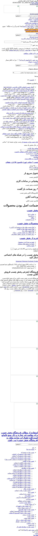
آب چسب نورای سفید (24, 508)
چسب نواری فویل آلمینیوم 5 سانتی (20, 511)
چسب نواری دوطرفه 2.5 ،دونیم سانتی (19, 473)
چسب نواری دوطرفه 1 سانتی (22, 476)
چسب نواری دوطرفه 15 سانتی (21, 485)
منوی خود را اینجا (29, 530)
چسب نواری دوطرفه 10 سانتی (21, 487)
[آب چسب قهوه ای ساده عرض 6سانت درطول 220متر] (17, 107)
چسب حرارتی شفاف (24, 501)
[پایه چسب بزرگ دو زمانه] (27, 113)
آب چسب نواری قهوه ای (23, 506)
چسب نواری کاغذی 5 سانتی (22, 463)
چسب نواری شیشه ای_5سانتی (21, 454)
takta (5, 287)
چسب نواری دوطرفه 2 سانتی (22, 475)
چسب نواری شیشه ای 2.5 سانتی (21, 457)
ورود (36, 56)
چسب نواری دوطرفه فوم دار (22, 482)
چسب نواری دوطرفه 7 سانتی (22, 483)
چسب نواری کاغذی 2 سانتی (22, 466)
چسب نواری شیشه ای (28, 142)
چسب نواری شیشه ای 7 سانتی (21, 456)
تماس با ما (35, 2)
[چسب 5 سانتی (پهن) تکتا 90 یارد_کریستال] (21, 126)
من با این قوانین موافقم (31, 53)
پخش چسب (32, 210)
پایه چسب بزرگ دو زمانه (13, 113)
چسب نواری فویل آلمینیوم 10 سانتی (20, 513)
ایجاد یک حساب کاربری (28, 38)
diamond (17, 290)
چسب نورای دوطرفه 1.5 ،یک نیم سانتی (19, 478)
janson (14, 285)
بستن (36, 63)
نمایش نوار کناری (33, 148)
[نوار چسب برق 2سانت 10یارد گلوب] (23, 118)
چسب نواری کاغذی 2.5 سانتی (22, 464)
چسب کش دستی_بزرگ (23, 520)
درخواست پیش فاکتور (31, 23)
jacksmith (30, 290)
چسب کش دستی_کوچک (23, 521)
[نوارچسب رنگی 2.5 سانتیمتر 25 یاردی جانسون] (29, 90)
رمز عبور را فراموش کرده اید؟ (28, 60)
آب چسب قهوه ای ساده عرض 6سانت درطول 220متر (18, 109)
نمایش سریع (34, 155)
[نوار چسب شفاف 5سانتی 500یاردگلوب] (23, 133)
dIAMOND (26, 287)
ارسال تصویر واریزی (32, 24)
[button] (32, 153)
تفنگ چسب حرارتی (25, 502)
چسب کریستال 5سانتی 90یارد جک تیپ (22, 89)
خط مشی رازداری (25, 50)
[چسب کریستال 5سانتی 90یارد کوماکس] (19, 95)
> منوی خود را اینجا (28, 26)
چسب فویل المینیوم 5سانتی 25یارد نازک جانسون (19, 102)
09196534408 (34, 4)
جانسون (31, 80)
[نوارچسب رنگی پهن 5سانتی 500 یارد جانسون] (29, 121)
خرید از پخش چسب (29, 238)
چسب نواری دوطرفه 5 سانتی (22, 470)
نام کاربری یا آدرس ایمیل (30, 42)
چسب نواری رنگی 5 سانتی (22, 490)
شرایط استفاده (13, 50)
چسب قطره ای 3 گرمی (23, 497)
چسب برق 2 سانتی (25, 494)
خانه (36, 142)
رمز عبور (34, 45)
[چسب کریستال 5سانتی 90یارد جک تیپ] (19, 87)
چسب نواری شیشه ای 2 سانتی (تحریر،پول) (18, 459)
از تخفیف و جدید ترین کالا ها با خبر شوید (26, 249)
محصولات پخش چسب (27, 223)
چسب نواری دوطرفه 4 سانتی (22, 471)
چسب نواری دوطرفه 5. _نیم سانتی (20, 480)
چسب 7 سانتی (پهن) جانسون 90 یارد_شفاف (22, 162)
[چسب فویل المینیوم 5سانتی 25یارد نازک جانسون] (17, 101)
